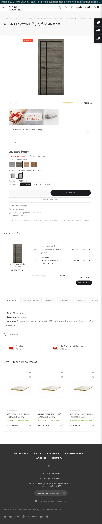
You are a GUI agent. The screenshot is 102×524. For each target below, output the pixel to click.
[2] (66, 102)
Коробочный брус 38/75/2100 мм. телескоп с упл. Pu (53, 249)
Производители (74, 453)
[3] (68, 102)
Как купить (65, 300)
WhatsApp (48, 466)
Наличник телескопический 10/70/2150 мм (49, 260)
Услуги (37, 453)
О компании (21, 453)
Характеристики (31, 300)
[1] (64, 102)
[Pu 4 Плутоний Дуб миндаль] (51, 67)
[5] (72, 102)
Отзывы (49, 300)
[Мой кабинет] (72, 7)
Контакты (57, 458)
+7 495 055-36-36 (51, 474)
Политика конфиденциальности (53, 501)
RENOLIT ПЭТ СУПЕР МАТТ (72, 346)
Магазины (40, 458)
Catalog (19, 346)
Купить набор (84, 283)
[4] (70, 102)
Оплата (81, 300)
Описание (11, 300)
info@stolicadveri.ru (53, 478)
